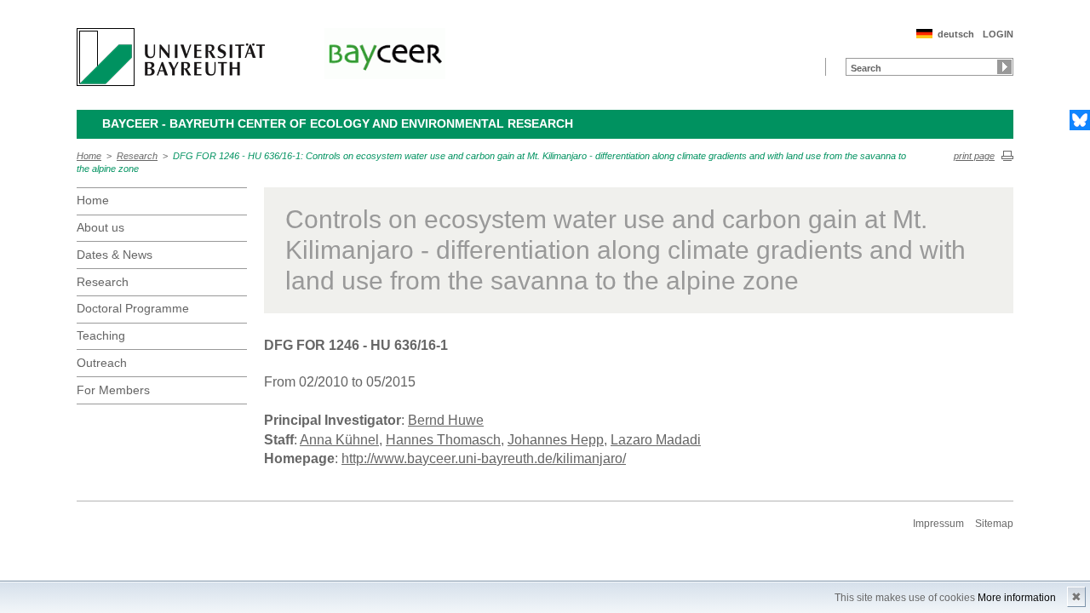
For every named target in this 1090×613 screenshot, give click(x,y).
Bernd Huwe (446, 420)
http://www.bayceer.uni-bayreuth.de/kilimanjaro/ (483, 458)
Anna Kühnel (339, 440)
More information (1017, 598)
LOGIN (998, 34)
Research (137, 156)
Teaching (101, 335)
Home (89, 156)
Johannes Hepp (556, 440)
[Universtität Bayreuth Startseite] (171, 57)
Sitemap (994, 524)
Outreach (102, 363)
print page (974, 156)
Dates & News (114, 254)
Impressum (938, 524)
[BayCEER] (384, 53)
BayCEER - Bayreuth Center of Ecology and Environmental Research (337, 123)
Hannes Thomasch (443, 440)
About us (100, 227)
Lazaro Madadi (656, 440)
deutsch (956, 34)
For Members (113, 390)
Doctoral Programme (133, 308)
